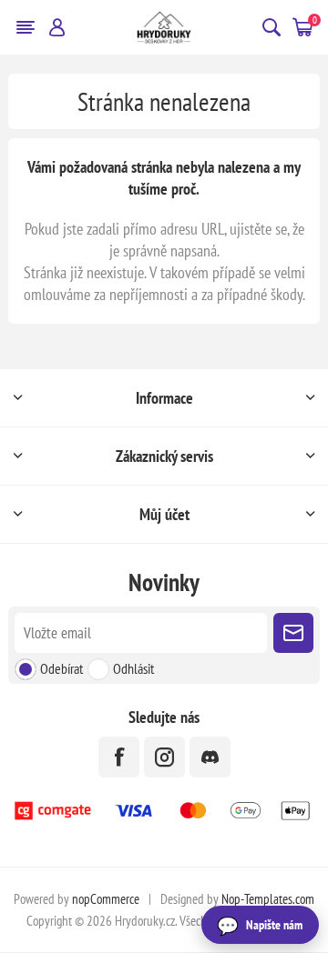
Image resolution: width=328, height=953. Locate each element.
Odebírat (61, 668)
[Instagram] (164, 757)
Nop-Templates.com (267, 899)
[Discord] (210, 757)
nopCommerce (105, 899)
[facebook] (118, 757)
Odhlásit (133, 668)
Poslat (293, 633)
